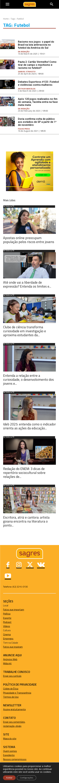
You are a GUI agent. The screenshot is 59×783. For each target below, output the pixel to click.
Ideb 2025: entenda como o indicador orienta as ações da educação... (29, 426)
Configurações (26, 777)
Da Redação (23, 51)
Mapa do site (9, 738)
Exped (6, 755)
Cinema (7, 634)
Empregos (8, 638)
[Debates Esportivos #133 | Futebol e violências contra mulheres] (7, 84)
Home (6, 18)
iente (12, 755)
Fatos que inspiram (13, 647)
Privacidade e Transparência (17, 693)
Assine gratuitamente (14, 709)
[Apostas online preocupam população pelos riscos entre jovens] (29, 221)
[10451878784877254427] (29, 190)
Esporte (7, 618)
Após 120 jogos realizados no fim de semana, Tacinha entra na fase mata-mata (38, 101)
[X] (30, 565)
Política (6, 614)
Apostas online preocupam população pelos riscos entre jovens (28, 239)
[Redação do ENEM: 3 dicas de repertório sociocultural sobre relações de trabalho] (29, 452)
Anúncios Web (10, 659)
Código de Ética (10, 688)
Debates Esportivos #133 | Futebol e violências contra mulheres (38, 83)
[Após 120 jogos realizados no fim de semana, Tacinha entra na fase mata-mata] (7, 101)
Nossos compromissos (14, 759)
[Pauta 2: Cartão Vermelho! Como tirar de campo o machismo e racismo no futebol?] (7, 64)
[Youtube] (8, 576)
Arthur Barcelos (26, 88)
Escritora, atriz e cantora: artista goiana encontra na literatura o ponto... (26, 521)
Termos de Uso (11, 697)
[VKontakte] (41, 565)
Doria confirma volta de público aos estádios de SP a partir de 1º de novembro (37, 121)
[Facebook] (8, 565)
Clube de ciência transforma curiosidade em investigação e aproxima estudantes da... (24, 330)
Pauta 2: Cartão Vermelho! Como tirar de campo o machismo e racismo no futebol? (37, 64)
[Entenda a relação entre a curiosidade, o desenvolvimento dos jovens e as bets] (29, 358)
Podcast (7, 622)
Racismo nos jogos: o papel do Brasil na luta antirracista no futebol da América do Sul (36, 44)
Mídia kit (7, 663)
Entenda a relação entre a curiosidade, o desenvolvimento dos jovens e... (28, 379)
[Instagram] (19, 565)
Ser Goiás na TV (8, 206)
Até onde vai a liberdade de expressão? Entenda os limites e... (27, 284)
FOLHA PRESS (24, 129)
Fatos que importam (13, 609)
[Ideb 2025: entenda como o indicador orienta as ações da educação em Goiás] (29, 407)
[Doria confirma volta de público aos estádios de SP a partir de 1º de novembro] (7, 121)
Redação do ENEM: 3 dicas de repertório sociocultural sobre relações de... (24, 472)
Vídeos (6, 626)
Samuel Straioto (26, 71)
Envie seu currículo (12, 676)
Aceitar (9, 777)
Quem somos (10, 751)
